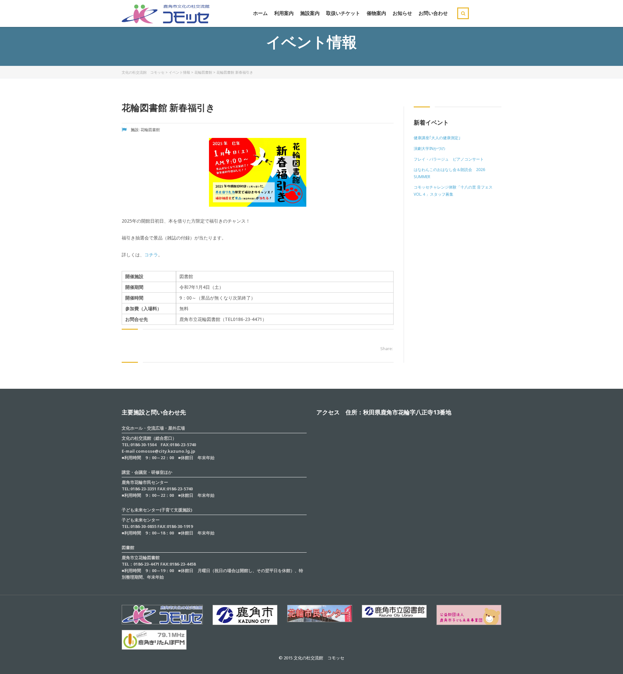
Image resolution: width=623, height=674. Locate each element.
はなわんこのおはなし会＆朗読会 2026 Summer (449, 173)
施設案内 (310, 13)
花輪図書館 (203, 72)
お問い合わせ (433, 13)
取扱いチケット (343, 13)
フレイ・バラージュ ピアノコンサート (449, 159)
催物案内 (376, 13)
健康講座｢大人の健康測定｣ (437, 138)
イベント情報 (179, 72)
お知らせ (402, 13)
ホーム (260, 13)
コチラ (151, 254)
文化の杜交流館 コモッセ (143, 72)
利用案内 (284, 13)
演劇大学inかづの (429, 148)
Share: (386, 348)
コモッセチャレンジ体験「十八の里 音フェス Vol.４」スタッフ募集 (453, 190)
